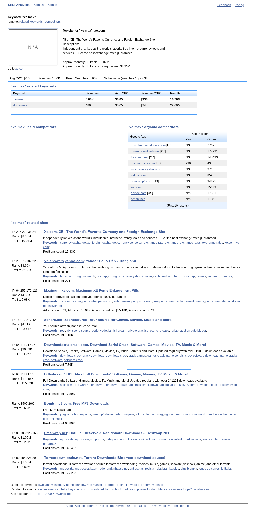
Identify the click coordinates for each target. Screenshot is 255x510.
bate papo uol (115, 439)
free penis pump (164, 301)
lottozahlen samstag (149, 414)
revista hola (153, 468)
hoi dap (102, 276)
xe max (18, 99)
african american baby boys (56, 489)
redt (62, 330)
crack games (137, 355)
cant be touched (218, 414)
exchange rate (153, 242)
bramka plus (170, 468)
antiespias (137, 468)
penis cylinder (52, 306)
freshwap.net (139, 157)
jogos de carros (209, 468)
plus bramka (189, 468)
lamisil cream (117, 330)
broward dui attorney (140, 485)
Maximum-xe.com (59, 290)
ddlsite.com (138, 193)
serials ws (66, 385)
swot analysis (47, 485)
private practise (138, 330)
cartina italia (193, 439)
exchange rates (190, 242)
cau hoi (227, 276)
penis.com (105, 301)
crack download (93, 355)
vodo (95, 330)
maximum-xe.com (143, 163)
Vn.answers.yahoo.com (64, 261)
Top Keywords (119, 506)
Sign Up (39, 5)
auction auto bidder (193, 330)
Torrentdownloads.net (63, 458)
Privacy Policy (160, 506)
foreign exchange (104, 242)
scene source (81, 330)
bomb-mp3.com (141, 181)
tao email (66, 276)
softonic (151, 439)
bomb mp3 (198, 414)
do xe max (20, 105)
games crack (156, 355)
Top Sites (139, 506)
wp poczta (67, 439)
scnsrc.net (138, 199)
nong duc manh (84, 276)
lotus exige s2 (135, 439)
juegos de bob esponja (75, 414)
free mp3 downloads (106, 414)
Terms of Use (180, 506)
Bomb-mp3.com (57, 403)
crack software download (202, 355)
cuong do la (116, 276)
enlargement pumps (127, 301)
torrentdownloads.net (145, 151)
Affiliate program (86, 506)
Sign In (52, 5)
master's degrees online (109, 485)
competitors (53, 21)
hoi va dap (188, 276)
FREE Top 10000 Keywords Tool (50, 494)
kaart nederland (101, 468)
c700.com (188, 385)
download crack (70, 355)
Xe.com (50, 232)
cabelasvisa (201, 489)
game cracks (228, 355)
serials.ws (96, 385)
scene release (159, 330)
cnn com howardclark (90, 489)
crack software (53, 360)
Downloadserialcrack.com (66, 345)
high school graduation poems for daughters (135, 489)
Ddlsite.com (54, 374)
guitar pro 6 (173, 385)
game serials (175, 355)
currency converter (129, 242)
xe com (65, 301)
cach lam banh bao (166, 276)
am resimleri (211, 439)
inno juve (128, 414)
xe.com (20, 68)
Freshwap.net (55, 433)
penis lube (89, 301)
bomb (186, 414)
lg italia (226, 468)
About (70, 506)
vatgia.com (138, 175)
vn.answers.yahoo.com (146, 169)
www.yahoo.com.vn (139, 276)
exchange (171, 242)
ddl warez (81, 385)
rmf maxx (56, 419)
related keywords (31, 21)
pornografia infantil (170, 439)
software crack (73, 360)
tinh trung (214, 276)
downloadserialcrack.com (148, 145)
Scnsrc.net (53, 320)
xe (89, 242)
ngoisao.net (172, 414)
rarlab (175, 330)
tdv (69, 330)
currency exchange (73, 242)
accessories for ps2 (179, 489)
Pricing (239, 5)
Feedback (224, 5)
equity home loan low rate (74, 485)
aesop (159, 485)
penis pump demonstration (223, 301)
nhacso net (120, 468)
